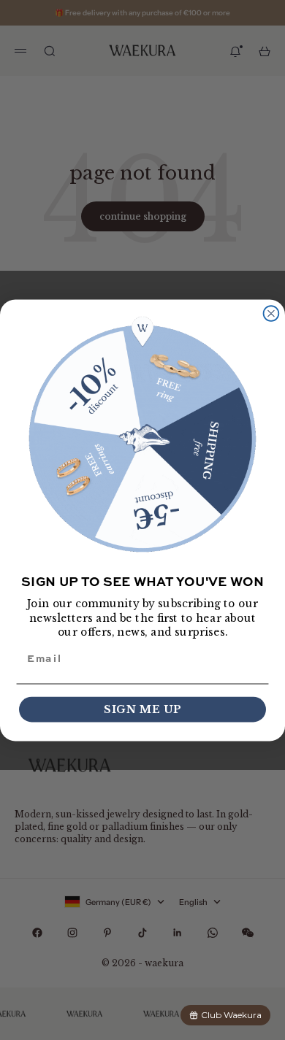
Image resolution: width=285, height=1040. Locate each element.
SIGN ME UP (142, 709)
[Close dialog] (271, 313)
